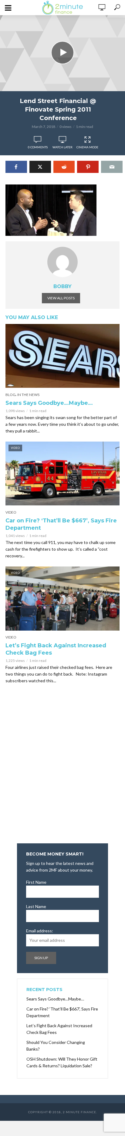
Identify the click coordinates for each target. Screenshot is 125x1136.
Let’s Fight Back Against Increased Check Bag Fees (55, 649)
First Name (36, 882)
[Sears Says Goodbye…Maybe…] (62, 356)
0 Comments (38, 147)
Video (10, 512)
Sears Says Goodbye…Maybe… (49, 403)
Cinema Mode (87, 147)
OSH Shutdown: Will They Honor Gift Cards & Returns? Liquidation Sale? (61, 1062)
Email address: (39, 930)
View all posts (61, 298)
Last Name (36, 906)
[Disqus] (62, 766)
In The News (28, 394)
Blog (10, 394)
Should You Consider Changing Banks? (55, 1046)
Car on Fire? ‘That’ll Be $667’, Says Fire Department (61, 524)
